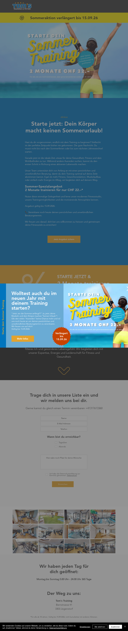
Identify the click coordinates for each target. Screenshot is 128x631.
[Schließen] (125, 626)
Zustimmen (115, 627)
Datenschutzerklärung (58, 628)
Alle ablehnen (99, 627)
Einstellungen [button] (85, 627)
